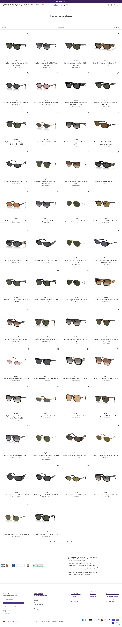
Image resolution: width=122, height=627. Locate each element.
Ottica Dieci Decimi (75, 594)
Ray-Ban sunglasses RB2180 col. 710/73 (105, 221)
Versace (16, 258)
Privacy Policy (13, 614)
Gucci (105, 139)
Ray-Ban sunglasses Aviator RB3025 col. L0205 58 (76, 261)
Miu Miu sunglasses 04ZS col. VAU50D (46, 102)
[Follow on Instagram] (38, 609)
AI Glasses (19, 4)
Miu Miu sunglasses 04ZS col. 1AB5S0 (16, 102)
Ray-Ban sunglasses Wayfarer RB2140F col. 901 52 (16, 301)
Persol (46, 337)
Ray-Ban (16, 61)
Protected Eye (19, 5)
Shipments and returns (112, 594)
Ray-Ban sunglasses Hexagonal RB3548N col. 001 (46, 456)
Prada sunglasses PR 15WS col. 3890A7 (75, 379)
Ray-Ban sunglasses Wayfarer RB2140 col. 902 (75, 64)
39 (67, 541)
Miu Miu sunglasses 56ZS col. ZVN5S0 (46, 142)
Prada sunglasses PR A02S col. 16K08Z (46, 495)
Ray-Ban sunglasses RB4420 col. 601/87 (46, 379)
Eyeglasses (13, 4)
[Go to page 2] (71, 541)
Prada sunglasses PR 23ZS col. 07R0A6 (105, 379)
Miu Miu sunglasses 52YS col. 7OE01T (106, 455)
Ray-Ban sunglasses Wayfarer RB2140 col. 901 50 (16, 64)
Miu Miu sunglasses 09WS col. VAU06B (105, 63)
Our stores (73, 596)
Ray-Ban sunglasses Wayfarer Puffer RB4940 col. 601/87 (76, 103)
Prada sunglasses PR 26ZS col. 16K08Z (46, 260)
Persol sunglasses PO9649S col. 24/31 (106, 416)
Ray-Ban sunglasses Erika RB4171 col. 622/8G (46, 64)
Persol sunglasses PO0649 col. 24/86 (16, 455)
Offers (42, 4)
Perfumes (93, 599)
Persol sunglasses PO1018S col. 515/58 (16, 534)
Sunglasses (6, 4)
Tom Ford (16, 337)
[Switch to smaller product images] (5, 27)
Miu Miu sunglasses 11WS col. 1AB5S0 (106, 181)
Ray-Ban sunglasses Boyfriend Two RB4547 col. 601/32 (16, 417)
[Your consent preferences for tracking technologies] (119, 624)
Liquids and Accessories (9, 5)
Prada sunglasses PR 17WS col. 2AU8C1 (76, 455)
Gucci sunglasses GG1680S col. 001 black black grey (105, 261)
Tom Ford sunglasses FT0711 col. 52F (16, 339)
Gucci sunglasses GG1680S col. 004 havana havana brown (105, 143)
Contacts (73, 599)
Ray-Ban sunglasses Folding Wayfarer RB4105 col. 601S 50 (16, 143)
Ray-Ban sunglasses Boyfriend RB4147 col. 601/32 (76, 340)
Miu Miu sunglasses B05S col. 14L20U (106, 300)
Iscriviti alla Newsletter (13, 603)
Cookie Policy (110, 601)
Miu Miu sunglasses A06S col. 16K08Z (16, 181)
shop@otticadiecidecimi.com (41, 595)
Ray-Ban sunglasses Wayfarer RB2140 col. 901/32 (105, 496)
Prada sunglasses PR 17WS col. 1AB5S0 (16, 495)
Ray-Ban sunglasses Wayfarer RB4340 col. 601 (46, 301)
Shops (32, 4)
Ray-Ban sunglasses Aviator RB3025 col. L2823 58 (76, 301)
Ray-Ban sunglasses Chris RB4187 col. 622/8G (46, 222)
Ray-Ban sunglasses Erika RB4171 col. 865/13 (76, 182)
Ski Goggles (26, 4)
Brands (37, 4)
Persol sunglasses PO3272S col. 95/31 (46, 534)
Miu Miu (106, 61)
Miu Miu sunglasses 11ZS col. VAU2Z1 (16, 221)
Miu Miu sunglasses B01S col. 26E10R (76, 416)
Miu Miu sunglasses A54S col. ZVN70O (16, 379)
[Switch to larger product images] (2, 27)
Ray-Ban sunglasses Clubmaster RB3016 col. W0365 (46, 182)
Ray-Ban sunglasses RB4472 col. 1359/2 (75, 495)
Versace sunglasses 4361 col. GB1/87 (16, 260)
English (16, 621)
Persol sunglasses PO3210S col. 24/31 (46, 339)
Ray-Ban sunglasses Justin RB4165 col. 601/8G (76, 143)
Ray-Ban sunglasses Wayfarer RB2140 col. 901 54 (105, 103)
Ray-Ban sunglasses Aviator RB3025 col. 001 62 (76, 222)
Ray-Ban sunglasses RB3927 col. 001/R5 (46, 416)
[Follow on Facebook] (34, 609)
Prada (46, 258)
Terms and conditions (112, 596)
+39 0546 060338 (38, 594)
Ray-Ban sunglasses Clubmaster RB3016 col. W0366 (106, 340)
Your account (74, 601)
